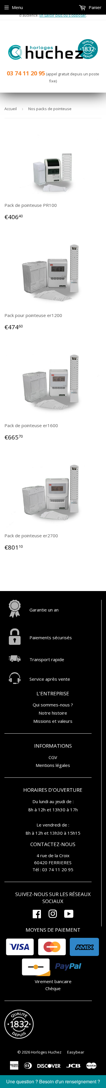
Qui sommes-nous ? (53, 705)
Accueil (10, 108)
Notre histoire (53, 713)
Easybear (75, 1052)
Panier (94, 7)
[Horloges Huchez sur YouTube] (69, 916)
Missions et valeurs (52, 721)
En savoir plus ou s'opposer (62, 15)
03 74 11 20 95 (26, 73)
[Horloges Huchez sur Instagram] (52, 916)
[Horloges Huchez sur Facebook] (36, 916)
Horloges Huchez (46, 1052)
